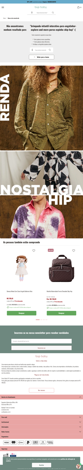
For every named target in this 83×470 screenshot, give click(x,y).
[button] (31, 13)
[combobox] (41, 13)
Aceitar (41, 465)
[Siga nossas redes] (41, 431)
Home (4, 18)
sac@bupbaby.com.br (6, 412)
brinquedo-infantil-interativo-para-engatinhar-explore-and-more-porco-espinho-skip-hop (14, 18)
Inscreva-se (41, 348)
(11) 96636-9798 (5, 410)
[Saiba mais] (41, 390)
